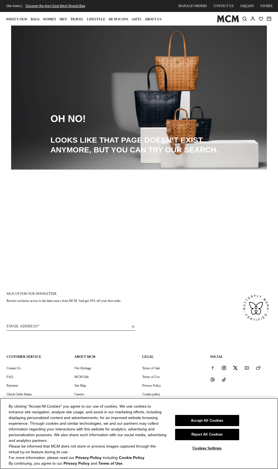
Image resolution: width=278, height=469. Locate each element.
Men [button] (63, 19)
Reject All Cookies (207, 434)
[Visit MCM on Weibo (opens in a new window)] (258, 367)
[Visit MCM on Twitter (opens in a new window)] (235, 367)
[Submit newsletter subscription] (132, 326)
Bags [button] (35, 19)
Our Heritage (82, 368)
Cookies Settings (207, 448)
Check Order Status (19, 394)
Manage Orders (192, 6)
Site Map (80, 385)
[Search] (244, 18)
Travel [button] (77, 19)
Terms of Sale (151, 368)
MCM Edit (81, 377)
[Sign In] (252, 18)
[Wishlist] (260, 18)
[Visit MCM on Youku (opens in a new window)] (212, 379)
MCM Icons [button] (118, 19)
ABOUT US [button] (153, 19)
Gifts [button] (136, 19)
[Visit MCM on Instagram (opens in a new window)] (224, 367)
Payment (12, 385)
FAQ (10, 377)
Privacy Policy (151, 385)
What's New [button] (16, 19)
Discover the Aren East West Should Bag (55, 6)
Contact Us (14, 368)
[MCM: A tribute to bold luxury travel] (228, 21)
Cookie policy (151, 394)
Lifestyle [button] (96, 19)
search (200, 150)
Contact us (223, 6)
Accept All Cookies (207, 420)
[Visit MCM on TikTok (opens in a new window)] (224, 379)
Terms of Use (151, 377)
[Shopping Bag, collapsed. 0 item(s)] (269, 18)
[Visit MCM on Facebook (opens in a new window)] (212, 367)
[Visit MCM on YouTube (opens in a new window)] (246, 367)
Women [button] (49, 19)
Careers (79, 394)
